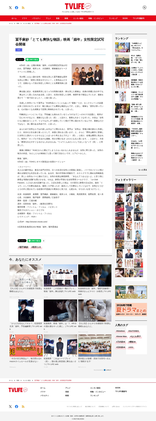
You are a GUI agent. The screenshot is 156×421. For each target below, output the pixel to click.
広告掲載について (104, 406)
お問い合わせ (116, 406)
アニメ (48, 18)
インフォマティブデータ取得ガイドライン (135, 406)
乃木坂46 (121, 342)
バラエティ (36, 18)
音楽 (57, 18)
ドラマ (24, 18)
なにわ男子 (136, 336)
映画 (66, 18)
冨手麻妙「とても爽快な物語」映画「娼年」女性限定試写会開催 (52, 23)
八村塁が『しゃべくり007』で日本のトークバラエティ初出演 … (137, 71)
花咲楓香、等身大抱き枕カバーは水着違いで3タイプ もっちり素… (137, 83)
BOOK (125, 18)
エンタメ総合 (78, 18)
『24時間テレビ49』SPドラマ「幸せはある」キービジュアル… (137, 47)
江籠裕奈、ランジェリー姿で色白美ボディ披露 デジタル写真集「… (137, 95)
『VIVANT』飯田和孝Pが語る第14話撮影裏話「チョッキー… (137, 132)
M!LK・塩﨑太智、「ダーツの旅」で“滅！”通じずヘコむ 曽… (137, 59)
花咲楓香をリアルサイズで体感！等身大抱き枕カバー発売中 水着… (137, 120)
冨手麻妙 (24, 247)
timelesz (121, 331)
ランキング (113, 18)
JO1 (131, 347)
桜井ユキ (37, 247)
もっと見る (142, 170)
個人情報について (90, 406)
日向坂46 (121, 347)
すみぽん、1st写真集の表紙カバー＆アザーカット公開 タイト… (137, 144)
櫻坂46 (133, 342)
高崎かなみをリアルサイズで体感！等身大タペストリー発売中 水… (137, 156)
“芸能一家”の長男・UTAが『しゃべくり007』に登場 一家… (137, 108)
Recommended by (99, 370)
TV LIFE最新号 (138, 18)
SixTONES (134, 331)
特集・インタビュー (96, 18)
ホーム (14, 18)
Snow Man (122, 336)
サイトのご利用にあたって (74, 406)
